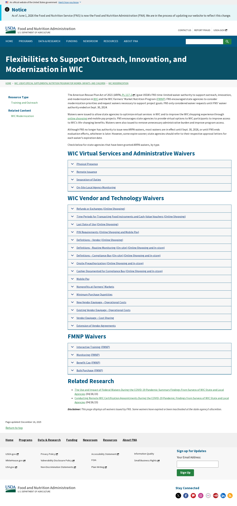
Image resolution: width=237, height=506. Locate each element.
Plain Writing (97, 467)
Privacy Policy (48, 454)
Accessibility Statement (103, 454)
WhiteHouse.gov (14, 460)
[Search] (227, 41)
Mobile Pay (83, 279)
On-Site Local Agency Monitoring (96, 187)
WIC (96, 99)
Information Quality (144, 453)
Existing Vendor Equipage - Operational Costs (103, 310)
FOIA (93, 460)
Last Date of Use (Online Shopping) (97, 224)
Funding (71, 440)
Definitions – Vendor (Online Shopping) (100, 240)
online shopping (77, 118)
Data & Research (49, 440)
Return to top (14, 428)
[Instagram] (201, 495)
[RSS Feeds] (230, 495)
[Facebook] (186, 495)
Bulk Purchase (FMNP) (90, 370)
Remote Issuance (87, 171)
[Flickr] (208, 495)
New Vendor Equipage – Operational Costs (101, 302)
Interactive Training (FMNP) (93, 347)
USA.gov (10, 467)
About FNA (130, 440)
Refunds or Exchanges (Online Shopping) (101, 208)
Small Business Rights (145, 460)
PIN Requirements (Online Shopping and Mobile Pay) (108, 232)
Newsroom (90, 440)
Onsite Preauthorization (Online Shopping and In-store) (110, 263)
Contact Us (184, 30)
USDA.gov (219, 30)
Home (8, 83)
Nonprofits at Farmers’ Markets (95, 286)
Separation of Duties (89, 179)
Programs (25, 440)
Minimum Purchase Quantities (94, 294)
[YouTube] (215, 495)
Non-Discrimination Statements (57, 467)
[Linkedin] (223, 495)
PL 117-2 (127, 95)
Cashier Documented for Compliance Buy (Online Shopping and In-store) (120, 271)
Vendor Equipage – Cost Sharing (95, 318)
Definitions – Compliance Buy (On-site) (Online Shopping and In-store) (118, 255)
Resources (110, 440)
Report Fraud (202, 30)
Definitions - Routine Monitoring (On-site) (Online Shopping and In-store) (121, 247)
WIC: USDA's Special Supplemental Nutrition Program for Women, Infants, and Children (59, 83)
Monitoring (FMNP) (88, 354)
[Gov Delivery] (193, 495)
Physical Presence (87, 164)
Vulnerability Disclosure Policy (56, 460)
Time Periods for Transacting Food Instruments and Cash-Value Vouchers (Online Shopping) (131, 216)
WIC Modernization (118, 83)
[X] (178, 495)
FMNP (160, 99)
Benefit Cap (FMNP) (88, 362)
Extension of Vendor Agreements (96, 325)
